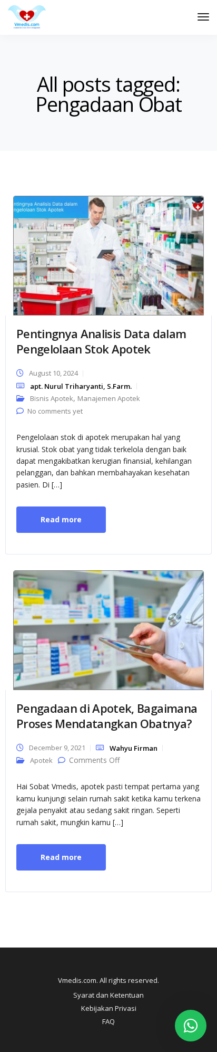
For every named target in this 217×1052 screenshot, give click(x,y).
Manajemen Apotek (108, 398)
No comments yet (55, 411)
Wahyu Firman (133, 748)
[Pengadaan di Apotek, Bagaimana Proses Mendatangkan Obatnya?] (108, 629)
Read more (61, 519)
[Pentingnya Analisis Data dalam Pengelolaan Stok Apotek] (108, 255)
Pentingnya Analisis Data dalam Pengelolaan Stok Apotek (101, 341)
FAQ (108, 1021)
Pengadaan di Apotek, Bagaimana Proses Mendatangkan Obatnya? (106, 715)
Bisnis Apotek (51, 398)
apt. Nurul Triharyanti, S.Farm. (81, 386)
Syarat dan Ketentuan (108, 995)
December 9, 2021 (57, 747)
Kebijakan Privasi (108, 1008)
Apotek (41, 760)
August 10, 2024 (53, 373)
